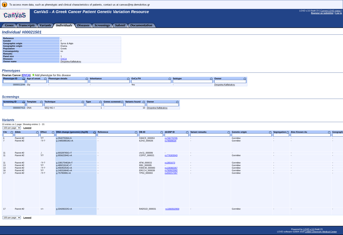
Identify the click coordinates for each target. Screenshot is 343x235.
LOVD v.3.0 (308, 229)
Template (33, 101)
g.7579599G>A (63, 173)
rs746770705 (171, 138)
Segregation (281, 132)
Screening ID (11, 101)
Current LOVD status (330, 11)
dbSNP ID (171, 132)
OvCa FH (137, 78)
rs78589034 (170, 140)
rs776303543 (171, 155)
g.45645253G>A (64, 168)
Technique (51, 101)
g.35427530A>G (64, 138)
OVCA (64, 59)
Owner (219, 78)
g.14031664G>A (64, 170)
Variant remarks (199, 132)
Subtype (179, 78)
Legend (27, 128)
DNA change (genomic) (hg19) (73, 132)
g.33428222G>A (64, 209)
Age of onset (35, 78)
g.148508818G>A (64, 140)
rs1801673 (170, 162)
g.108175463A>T (64, 162)
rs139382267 (171, 168)
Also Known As (300, 132)
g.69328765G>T (64, 153)
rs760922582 (171, 170)
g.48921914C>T (64, 165)
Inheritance (97, 78)
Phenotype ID (11, 78)
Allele (19, 132)
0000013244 (19, 84)
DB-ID (143, 132)
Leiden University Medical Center (321, 231)
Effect (45, 132)
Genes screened (113, 101)
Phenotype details (59, 78)
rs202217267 (171, 173)
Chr (6, 132)
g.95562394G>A (64, 155)
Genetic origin (241, 132)
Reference (104, 132)
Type (90, 101)
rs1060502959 (172, 209)
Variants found (134, 101)
